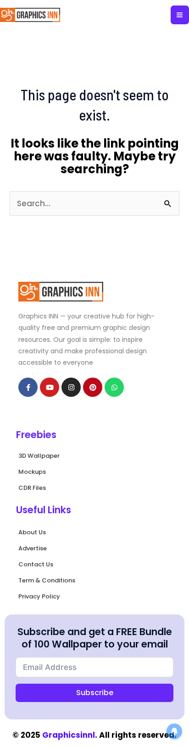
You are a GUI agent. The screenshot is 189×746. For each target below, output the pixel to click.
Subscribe (94, 692)
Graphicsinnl (68, 735)
